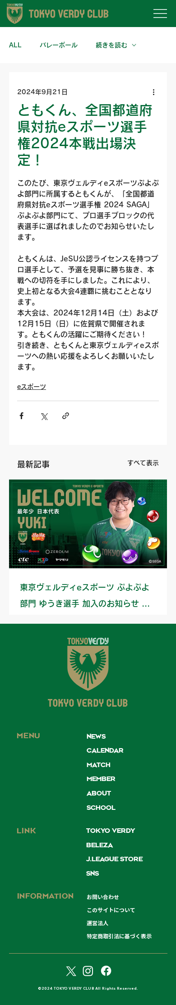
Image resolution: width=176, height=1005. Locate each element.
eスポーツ (31, 387)
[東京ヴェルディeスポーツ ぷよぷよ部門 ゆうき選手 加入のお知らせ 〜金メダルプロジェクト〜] (88, 524)
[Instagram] (88, 971)
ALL (15, 45)
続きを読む (111, 45)
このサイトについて (111, 910)
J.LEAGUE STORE (114, 859)
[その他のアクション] (153, 92)
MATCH (99, 765)
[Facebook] (106, 971)
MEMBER (101, 779)
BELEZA (99, 845)
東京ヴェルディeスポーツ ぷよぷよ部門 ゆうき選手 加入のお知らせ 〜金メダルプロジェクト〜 (85, 597)
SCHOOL (101, 808)
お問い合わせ (103, 897)
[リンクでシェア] (65, 415)
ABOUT (99, 793)
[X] (70, 971)
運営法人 (97, 923)
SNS (92, 874)
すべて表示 (143, 463)
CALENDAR (105, 751)
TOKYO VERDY (110, 831)
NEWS (96, 737)
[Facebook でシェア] (21, 415)
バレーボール (59, 45)
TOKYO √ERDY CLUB (88, 704)
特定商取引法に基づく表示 (119, 936)
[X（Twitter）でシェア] (43, 415)
